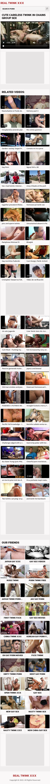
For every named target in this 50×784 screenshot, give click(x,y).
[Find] (47, 8)
